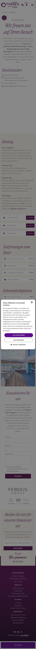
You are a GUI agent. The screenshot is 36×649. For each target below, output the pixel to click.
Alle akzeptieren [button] (19, 335)
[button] (18, 345)
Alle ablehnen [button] (18, 340)
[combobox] (32, 302)
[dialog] (18, 324)
